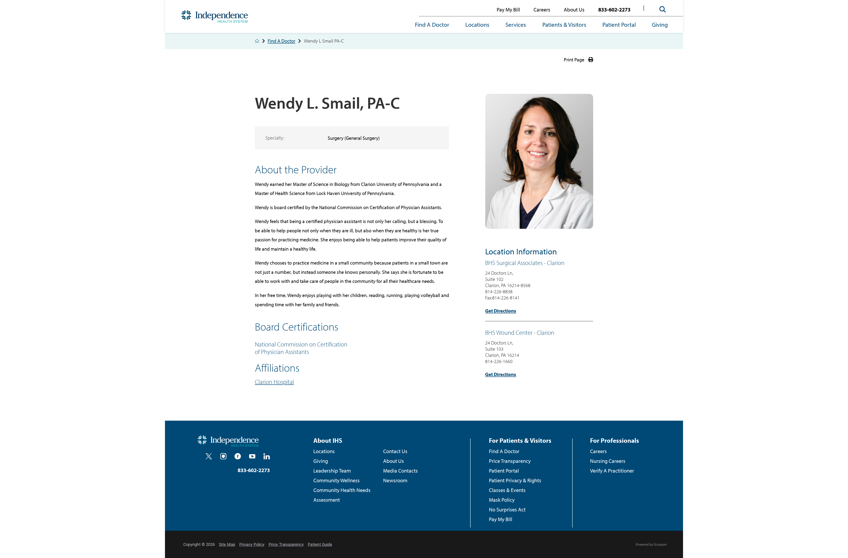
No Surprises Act (507, 509)
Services (515, 24)
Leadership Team (332, 470)
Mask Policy (502, 499)
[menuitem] (436, 25)
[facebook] (238, 456)
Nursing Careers (607, 460)
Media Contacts (400, 470)
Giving (660, 24)
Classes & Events (507, 489)
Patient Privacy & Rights (515, 480)
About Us (574, 9)
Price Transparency (510, 460)
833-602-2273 (614, 9)
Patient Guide (320, 544)
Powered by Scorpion (651, 545)
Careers (542, 9)
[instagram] (223, 456)
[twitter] (209, 456)
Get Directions (500, 311)
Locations (477, 24)
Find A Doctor (432, 24)
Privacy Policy (251, 544)
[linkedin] (266, 456)
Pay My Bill (508, 9)
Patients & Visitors (564, 24)
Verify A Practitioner (612, 470)
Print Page (574, 59)
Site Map (227, 544)
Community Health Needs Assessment (342, 494)
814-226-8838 (499, 291)
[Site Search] (662, 9)
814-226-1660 (499, 361)
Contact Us (395, 451)
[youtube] (252, 456)
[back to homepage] (257, 41)
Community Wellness (336, 480)
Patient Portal (619, 24)
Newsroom (395, 480)
